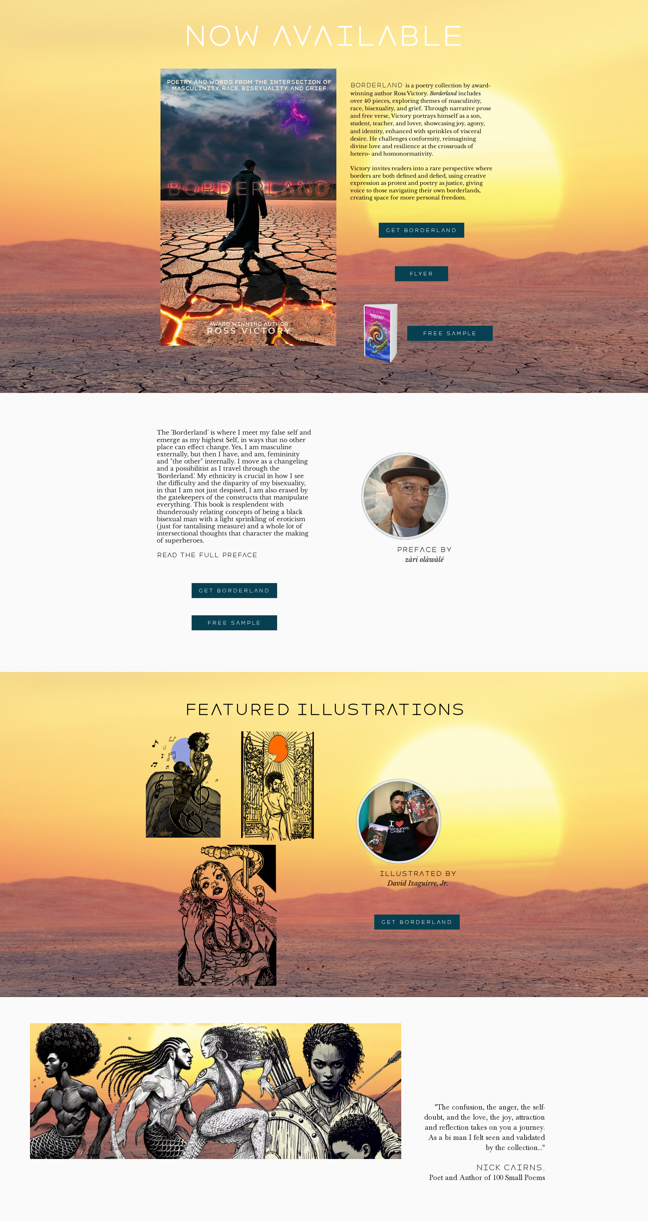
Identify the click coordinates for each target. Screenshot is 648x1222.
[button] (450, 333)
